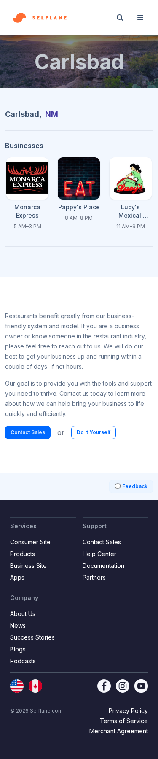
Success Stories (32, 637)
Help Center (99, 553)
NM (51, 114)
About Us (22, 613)
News (18, 625)
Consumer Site (30, 542)
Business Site (28, 565)
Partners (94, 577)
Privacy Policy (128, 710)
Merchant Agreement (118, 731)
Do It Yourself (93, 432)
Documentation (103, 565)
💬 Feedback (131, 486)
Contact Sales (28, 432)
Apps (17, 577)
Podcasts (23, 660)
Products (22, 553)
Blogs (18, 649)
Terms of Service (124, 720)
